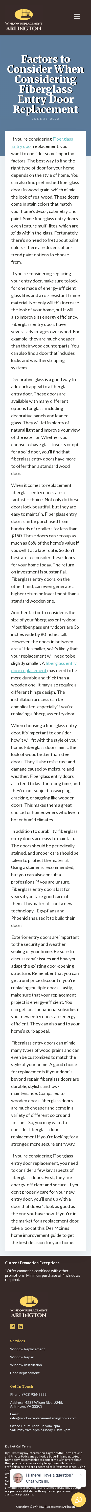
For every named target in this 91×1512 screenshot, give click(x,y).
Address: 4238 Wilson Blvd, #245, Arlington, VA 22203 (37, 1404)
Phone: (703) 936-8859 (28, 1394)
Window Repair (22, 1357)
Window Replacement (27, 1349)
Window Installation (26, 1365)
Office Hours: (40, 1428)
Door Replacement (25, 1373)
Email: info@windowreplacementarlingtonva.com (43, 1416)
